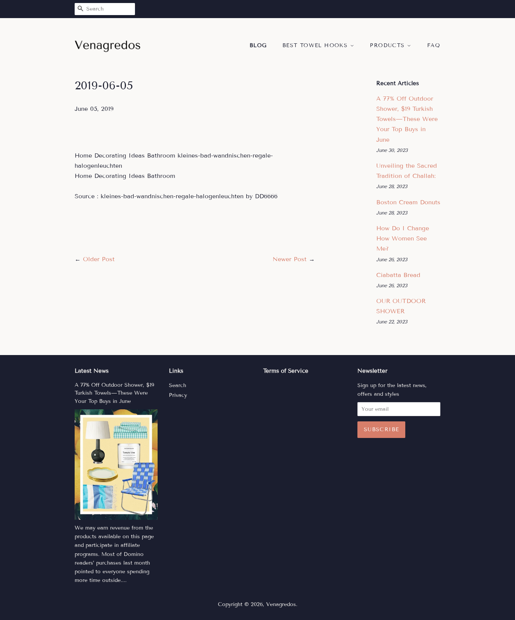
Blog (258, 45)
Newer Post (290, 259)
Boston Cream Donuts (408, 202)
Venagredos (281, 604)
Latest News (92, 370)
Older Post (99, 259)
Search (177, 385)
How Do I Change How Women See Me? (402, 238)
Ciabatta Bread (398, 275)
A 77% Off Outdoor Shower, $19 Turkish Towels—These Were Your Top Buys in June (407, 119)
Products (388, 45)
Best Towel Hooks (316, 45)
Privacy (178, 395)
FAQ (433, 45)
